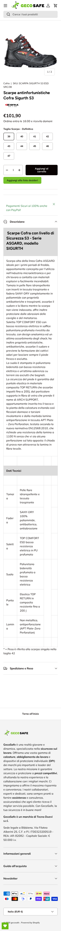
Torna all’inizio (30, 713)
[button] (55, 5)
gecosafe (15, 922)
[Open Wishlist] (5, 925)
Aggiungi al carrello (41, 170)
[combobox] (30, 14)
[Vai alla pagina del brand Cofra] (11, 103)
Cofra (6, 83)
